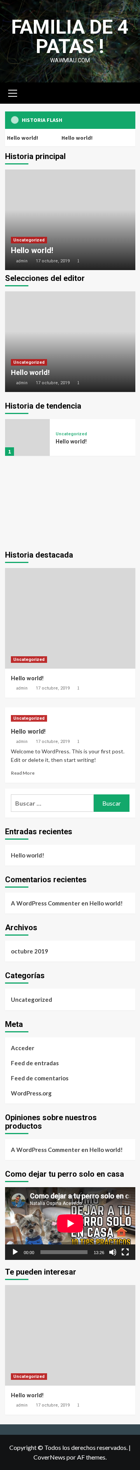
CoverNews (49, 1457)
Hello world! (76, 137)
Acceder (22, 1047)
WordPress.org (31, 1093)
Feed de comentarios (39, 1078)
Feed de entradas (35, 1062)
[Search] (126, 92)
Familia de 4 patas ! (70, 37)
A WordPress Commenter (45, 903)
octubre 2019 (29, 951)
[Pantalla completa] (125, 1252)
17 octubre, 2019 (53, 261)
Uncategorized (29, 240)
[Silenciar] (113, 1252)
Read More (23, 773)
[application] (70, 1223)
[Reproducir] (15, 1252)
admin (22, 261)
